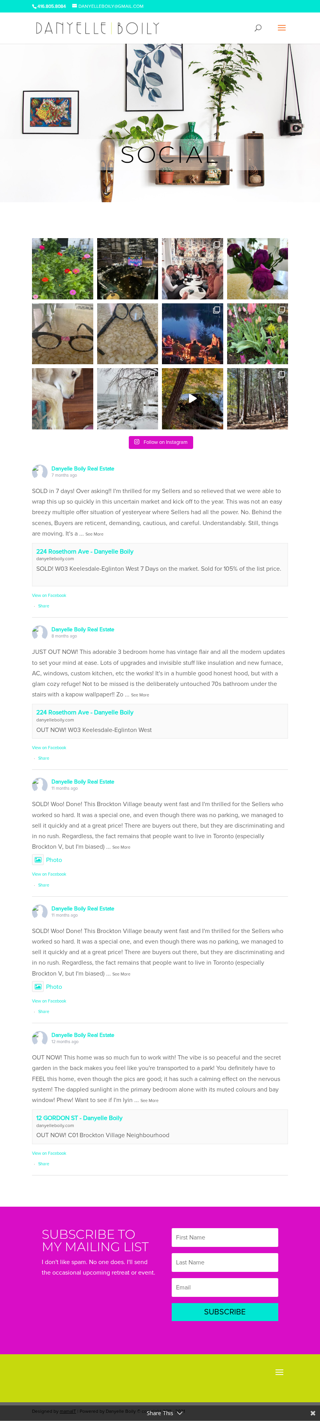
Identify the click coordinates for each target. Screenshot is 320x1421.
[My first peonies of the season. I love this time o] (257, 268)
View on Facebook (49, 595)
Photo (54, 860)
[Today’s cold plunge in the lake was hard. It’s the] (127, 398)
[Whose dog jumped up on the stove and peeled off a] (62, 398)
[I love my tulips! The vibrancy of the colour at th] (257, 334)
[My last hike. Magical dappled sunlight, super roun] (257, 398)
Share (43, 606)
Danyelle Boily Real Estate (83, 468)
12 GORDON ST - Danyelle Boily (79, 1118)
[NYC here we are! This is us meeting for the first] (192, 268)
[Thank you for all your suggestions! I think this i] (62, 334)
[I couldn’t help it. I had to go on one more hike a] (192, 398)
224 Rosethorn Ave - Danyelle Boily (84, 552)
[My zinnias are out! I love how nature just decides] (62, 268)
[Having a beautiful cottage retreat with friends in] (192, 334)
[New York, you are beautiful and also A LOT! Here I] (127, 268)
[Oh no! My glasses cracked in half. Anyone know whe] (127, 334)
